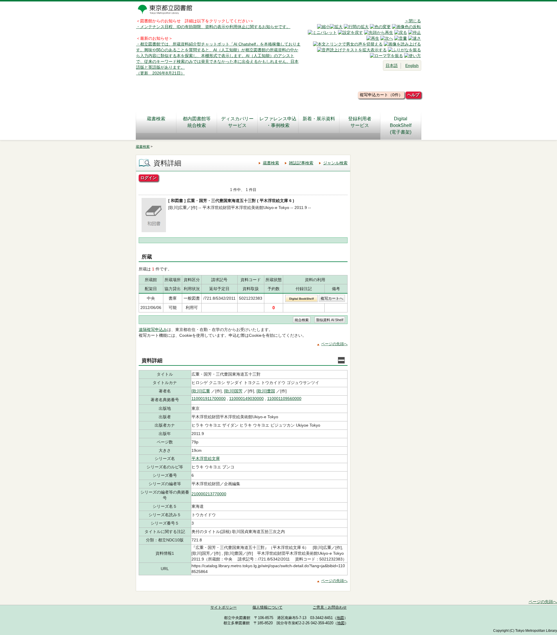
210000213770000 (208, 494)
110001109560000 (284, 398)
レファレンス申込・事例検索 (277, 122)
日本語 (392, 65)
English (412, 65)
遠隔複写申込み (153, 329)
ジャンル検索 (335, 163)
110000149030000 (246, 398)
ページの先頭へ (334, 344)
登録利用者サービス (359, 122)
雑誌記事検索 (301, 163)
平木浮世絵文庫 (205, 458)
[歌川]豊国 (265, 391)
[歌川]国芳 (233, 391)
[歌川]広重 (200, 391)
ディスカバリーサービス (237, 122)
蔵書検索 (156, 118)
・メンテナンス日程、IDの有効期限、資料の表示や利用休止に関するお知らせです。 (213, 26)
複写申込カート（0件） (381, 94)
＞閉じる (413, 21)
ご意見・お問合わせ (330, 607)
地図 (340, 618)
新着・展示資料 (319, 118)
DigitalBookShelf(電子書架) (400, 125)
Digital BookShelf (301, 298)
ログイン (148, 177)
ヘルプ (413, 94)
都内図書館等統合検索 (197, 122)
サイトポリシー (223, 607)
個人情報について (267, 607)
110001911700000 (208, 398)
